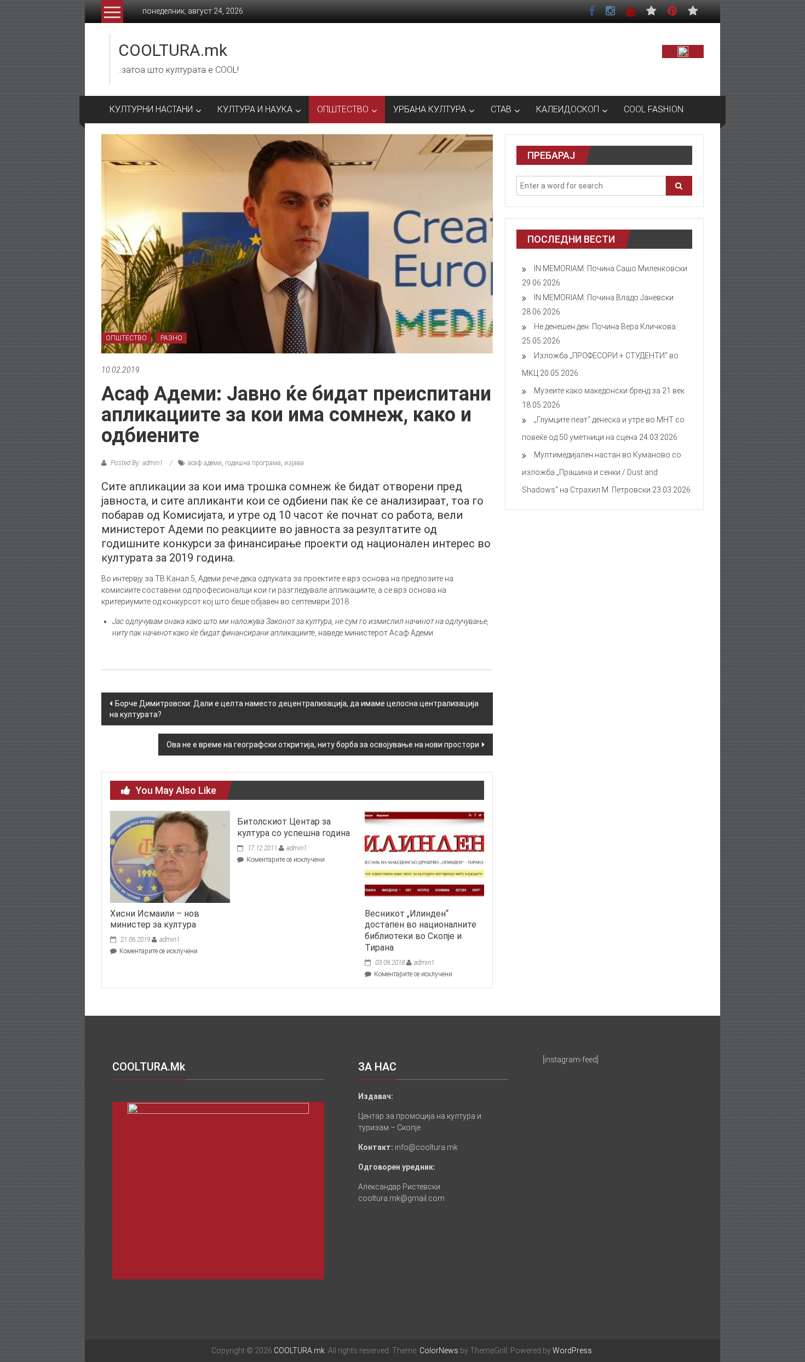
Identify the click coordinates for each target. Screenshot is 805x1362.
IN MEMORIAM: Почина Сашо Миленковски (610, 268)
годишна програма (253, 463)
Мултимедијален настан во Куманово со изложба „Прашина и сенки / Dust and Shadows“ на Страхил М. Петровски (601, 472)
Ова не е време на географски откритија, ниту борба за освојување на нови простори (322, 744)
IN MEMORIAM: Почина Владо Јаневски (604, 297)
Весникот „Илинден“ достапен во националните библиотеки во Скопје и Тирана (420, 930)
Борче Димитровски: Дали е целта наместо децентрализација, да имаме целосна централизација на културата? (294, 709)
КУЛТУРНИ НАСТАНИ (151, 109)
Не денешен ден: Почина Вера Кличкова (605, 326)
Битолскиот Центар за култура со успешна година (293, 827)
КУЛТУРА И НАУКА (254, 109)
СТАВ (501, 109)
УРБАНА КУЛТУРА (429, 109)
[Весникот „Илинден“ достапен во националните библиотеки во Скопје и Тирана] (424, 856)
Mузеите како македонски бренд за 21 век (609, 390)
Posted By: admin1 (136, 463)
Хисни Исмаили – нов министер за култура (154, 919)
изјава (294, 463)
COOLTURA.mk (172, 50)
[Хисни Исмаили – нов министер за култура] (169, 856)
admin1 (169, 939)
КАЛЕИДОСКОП (567, 109)
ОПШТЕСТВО (343, 109)
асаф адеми (205, 463)
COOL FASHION (653, 109)
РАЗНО (171, 338)
